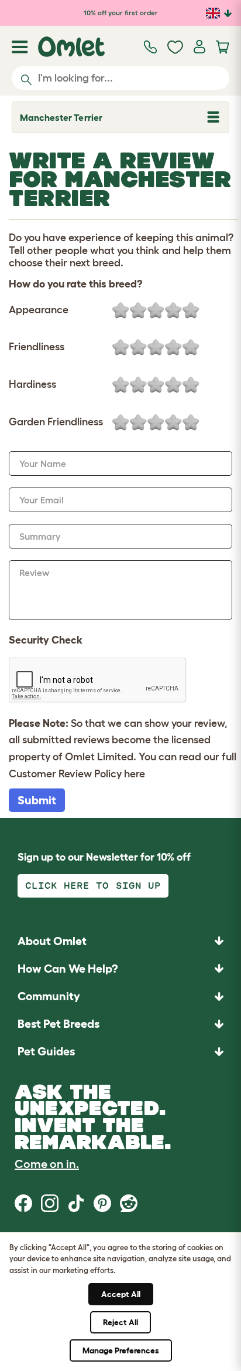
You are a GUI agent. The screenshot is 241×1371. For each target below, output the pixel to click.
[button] (120, 1051)
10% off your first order (121, 12)
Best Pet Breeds (58, 1023)
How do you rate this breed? (75, 284)
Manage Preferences (120, 1350)
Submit (37, 800)
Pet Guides (46, 1051)
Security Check (45, 640)
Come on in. (47, 1163)
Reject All (120, 1322)
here (134, 774)
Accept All (120, 1294)
